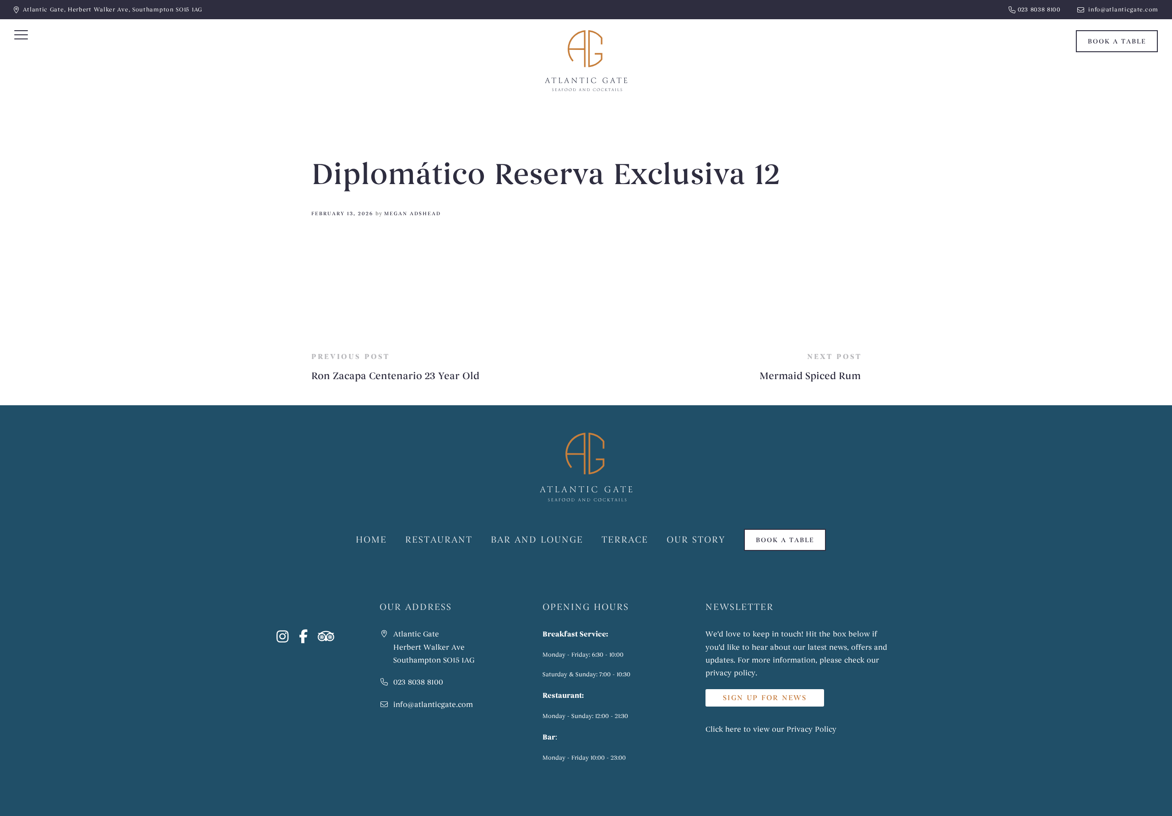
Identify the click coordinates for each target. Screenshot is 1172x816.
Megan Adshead (412, 213)
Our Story (696, 539)
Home (371, 539)
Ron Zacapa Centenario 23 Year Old (395, 376)
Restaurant (438, 539)
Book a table (1117, 41)
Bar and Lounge (537, 539)
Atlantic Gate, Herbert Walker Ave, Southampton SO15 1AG (112, 9)
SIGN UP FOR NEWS (765, 697)
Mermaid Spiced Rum (810, 376)
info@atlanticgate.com (1122, 9)
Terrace (625, 539)
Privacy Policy (811, 729)
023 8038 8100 (1039, 9)
